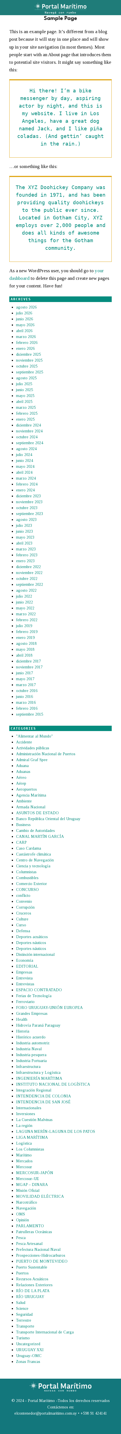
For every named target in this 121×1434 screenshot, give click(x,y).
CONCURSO (27, 890)
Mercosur (24, 1167)
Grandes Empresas (32, 1013)
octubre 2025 (26, 366)
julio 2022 (24, 596)
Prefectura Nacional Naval (38, 1249)
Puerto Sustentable (31, 1267)
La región (24, 1126)
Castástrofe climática (33, 854)
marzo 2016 (26, 702)
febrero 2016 (26, 708)
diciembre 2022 (28, 567)
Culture (22, 919)
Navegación (26, 1208)
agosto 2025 (26, 378)
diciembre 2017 (28, 661)
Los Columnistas (30, 1149)
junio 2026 (24, 319)
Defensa (23, 931)
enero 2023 (25, 561)
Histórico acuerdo (31, 1037)
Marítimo (24, 1155)
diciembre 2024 (28, 425)
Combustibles (27, 878)
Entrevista (24, 978)
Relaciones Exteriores (34, 1285)
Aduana (22, 766)
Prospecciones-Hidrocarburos (40, 1255)
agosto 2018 (26, 643)
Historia (22, 1031)
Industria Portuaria (31, 1061)
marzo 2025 (26, 407)
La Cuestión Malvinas (34, 1120)
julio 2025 (24, 384)
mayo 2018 (25, 649)
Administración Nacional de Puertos (45, 754)
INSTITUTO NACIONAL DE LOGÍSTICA (53, 1084)
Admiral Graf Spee (32, 760)
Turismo (23, 1338)
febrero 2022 (26, 620)
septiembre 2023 (29, 514)
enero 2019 (25, 638)
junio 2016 (24, 697)
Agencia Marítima (31, 795)
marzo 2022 (26, 614)
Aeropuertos (26, 789)
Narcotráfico (26, 1202)
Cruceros (23, 913)
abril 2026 (24, 331)
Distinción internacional (35, 954)
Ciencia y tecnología (33, 866)
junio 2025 (24, 390)
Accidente (24, 742)
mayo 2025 (25, 396)
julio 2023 (24, 525)
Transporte (25, 1326)
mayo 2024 (25, 466)
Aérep (21, 783)
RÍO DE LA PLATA (33, 1291)
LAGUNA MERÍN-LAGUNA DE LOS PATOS (55, 1131)
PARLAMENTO (30, 1226)
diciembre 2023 (28, 496)
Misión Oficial (27, 1190)
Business (23, 825)
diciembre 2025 (28, 354)
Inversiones (25, 1114)
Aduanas (23, 772)
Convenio (24, 901)
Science (22, 1308)
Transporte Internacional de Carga (45, 1332)
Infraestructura (28, 1067)
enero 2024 (25, 490)
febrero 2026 (26, 343)
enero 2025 (25, 419)
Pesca (21, 1238)
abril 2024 (24, 472)
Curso (21, 925)
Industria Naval (29, 1049)
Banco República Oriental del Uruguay (48, 819)
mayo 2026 (25, 325)
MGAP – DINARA (32, 1185)
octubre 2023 (26, 508)
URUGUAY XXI (30, 1350)
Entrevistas (25, 984)
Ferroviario (25, 1002)
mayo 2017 (25, 679)
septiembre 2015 (29, 714)
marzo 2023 (26, 549)
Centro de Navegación (35, 860)
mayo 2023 (25, 537)
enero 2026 (25, 348)
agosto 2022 (26, 590)
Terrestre (23, 1320)
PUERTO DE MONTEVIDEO (42, 1261)
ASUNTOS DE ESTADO (37, 813)
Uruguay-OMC (29, 1356)
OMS (20, 1214)
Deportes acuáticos (32, 937)
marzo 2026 (26, 337)
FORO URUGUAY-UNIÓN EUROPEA (49, 1008)
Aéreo (21, 777)
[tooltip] (8, 1426)
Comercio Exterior (31, 884)
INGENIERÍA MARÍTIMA (39, 1078)
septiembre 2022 (29, 584)
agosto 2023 (26, 520)
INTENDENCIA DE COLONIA (43, 1096)
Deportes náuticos (31, 943)
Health (21, 1019)
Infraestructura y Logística (38, 1072)
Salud (20, 1303)
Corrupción (25, 907)
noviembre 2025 (29, 360)
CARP (21, 842)
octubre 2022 (26, 579)
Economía (24, 960)
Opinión (22, 1220)
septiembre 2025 (29, 372)
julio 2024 (24, 455)
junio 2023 (24, 531)
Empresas (24, 972)
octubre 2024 (26, 437)
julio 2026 (24, 313)
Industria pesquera (31, 1055)
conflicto (23, 895)
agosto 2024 (26, 449)
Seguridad (24, 1314)
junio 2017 (24, 673)
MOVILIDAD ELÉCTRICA (40, 1196)
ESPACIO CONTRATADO (39, 990)
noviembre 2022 (29, 573)
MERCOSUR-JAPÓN (34, 1173)
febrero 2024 (26, 484)
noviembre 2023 (29, 502)
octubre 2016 (26, 691)
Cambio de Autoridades (35, 831)
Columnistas (26, 872)
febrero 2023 (26, 555)
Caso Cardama (28, 848)
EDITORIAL (27, 966)
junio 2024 (24, 461)
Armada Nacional (30, 807)
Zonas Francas (28, 1362)
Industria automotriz (33, 1043)
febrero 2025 (26, 413)
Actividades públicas (32, 748)
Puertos (22, 1273)
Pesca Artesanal (29, 1244)
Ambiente (24, 801)
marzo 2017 (26, 685)
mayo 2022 (25, 608)
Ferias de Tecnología (33, 996)
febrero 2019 (26, 632)
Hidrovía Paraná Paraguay (38, 1025)
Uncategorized (28, 1344)
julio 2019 (24, 626)
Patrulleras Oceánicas (34, 1232)
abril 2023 (24, 543)
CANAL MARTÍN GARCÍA (40, 836)
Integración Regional (33, 1090)
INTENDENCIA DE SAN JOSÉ (43, 1102)
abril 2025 (24, 402)
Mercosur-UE (27, 1179)
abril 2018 (24, 655)
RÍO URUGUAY (30, 1297)
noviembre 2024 (29, 431)
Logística (24, 1143)
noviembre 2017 (29, 667)
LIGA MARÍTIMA (32, 1137)
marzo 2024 (26, 478)
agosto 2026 (26, 307)
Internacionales (28, 1108)
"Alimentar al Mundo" (34, 736)
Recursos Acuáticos (32, 1279)
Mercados (24, 1161)
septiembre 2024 (29, 443)
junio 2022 (24, 602)
